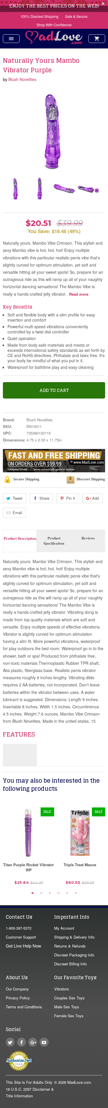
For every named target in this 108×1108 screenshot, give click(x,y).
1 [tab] (32, 893)
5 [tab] (67, 893)
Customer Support (21, 937)
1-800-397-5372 (18, 928)
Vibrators (61, 989)
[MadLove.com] (54, 42)
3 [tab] (50, 893)
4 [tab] (58, 893)
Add (95, 498)
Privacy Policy (18, 998)
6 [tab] (76, 893)
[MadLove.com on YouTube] (43, 1042)
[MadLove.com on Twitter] (10, 1042)
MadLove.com (79, 1082)
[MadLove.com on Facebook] (21, 1042)
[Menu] (11, 38)
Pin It (70, 498)
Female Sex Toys (69, 1015)
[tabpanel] (28, 848)
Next (96, 188)
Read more (78, 294)
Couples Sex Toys (69, 998)
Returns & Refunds (70, 946)
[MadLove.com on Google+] (32, 1042)
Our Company (17, 989)
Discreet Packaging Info (74, 955)
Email (17, 512)
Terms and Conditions (24, 1006)
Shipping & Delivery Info (74, 937)
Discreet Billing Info (70, 964)
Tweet (17, 498)
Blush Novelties (22, 79)
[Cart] (96, 38)
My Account (64, 928)
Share (44, 498)
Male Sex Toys (66, 1006)
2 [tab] (41, 893)
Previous (8, 188)
